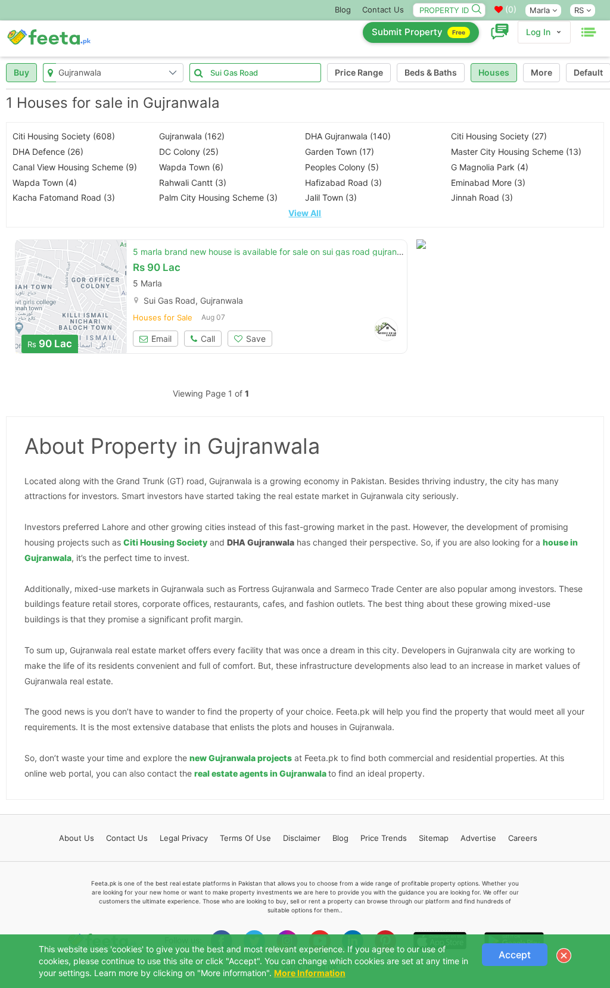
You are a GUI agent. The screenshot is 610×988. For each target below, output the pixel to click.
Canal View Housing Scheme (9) (75, 167)
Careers (522, 838)
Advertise (478, 838)
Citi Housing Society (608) (64, 136)
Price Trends (383, 838)
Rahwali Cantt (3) (192, 182)
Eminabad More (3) (488, 182)
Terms (245, 838)
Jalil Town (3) (331, 197)
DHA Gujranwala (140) (348, 136)
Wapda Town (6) (191, 167)
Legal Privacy (184, 838)
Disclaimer (301, 838)
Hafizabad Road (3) (343, 182)
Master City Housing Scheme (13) (516, 152)
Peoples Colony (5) (342, 167)
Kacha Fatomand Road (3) (64, 197)
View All (304, 213)
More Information (310, 973)
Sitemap (434, 838)
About (76, 838)
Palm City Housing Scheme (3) (218, 197)
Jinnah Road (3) (482, 197)
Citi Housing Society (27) (499, 136)
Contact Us (383, 9)
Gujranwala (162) (192, 136)
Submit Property (418, 32)
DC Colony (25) (189, 152)
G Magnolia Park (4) (489, 167)
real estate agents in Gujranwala (260, 773)
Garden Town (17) (339, 152)
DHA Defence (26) (48, 152)
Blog (343, 9)
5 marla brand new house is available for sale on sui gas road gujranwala (274, 252)
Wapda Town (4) (45, 182)
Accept (515, 955)
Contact (127, 838)
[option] (70, 296)
